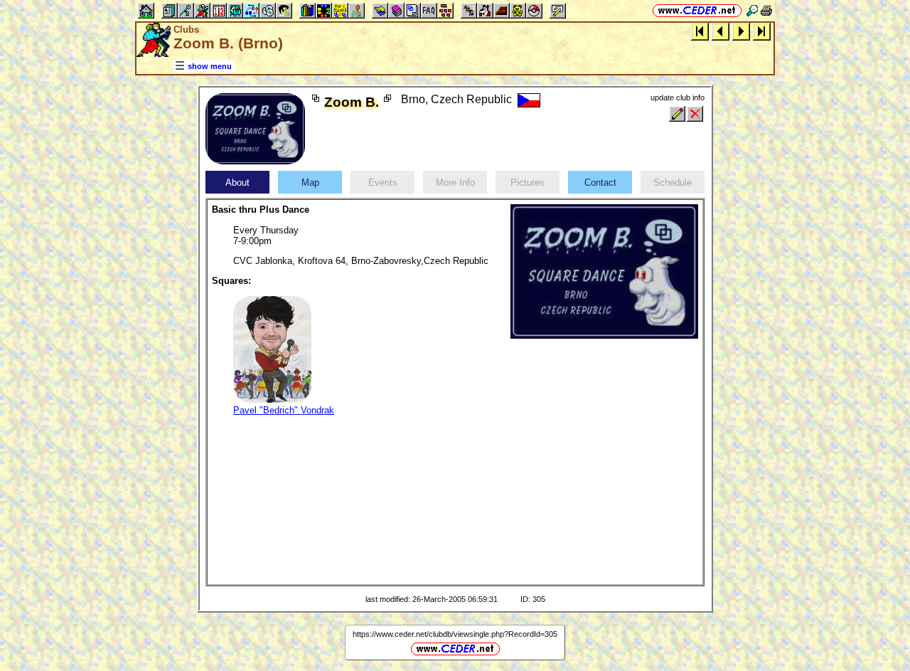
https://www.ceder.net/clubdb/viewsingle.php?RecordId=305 (455, 634)
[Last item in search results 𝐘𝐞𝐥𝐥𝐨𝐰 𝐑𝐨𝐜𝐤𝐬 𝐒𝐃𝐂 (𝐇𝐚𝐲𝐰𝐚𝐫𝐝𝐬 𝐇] (762, 31)
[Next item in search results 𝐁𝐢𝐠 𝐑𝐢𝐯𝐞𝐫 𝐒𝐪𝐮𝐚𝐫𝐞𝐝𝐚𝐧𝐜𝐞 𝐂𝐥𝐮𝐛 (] (741, 31)
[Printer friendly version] (766, 10)
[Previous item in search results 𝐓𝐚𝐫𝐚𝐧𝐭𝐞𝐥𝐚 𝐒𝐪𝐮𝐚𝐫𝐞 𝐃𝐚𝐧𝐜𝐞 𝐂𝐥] (720, 31)
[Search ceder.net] (752, 10)
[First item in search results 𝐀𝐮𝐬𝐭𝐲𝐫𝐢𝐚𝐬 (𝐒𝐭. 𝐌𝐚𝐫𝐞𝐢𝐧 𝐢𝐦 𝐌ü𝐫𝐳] (700, 31)
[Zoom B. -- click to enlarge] (255, 161)
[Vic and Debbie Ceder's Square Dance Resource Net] (697, 10)
